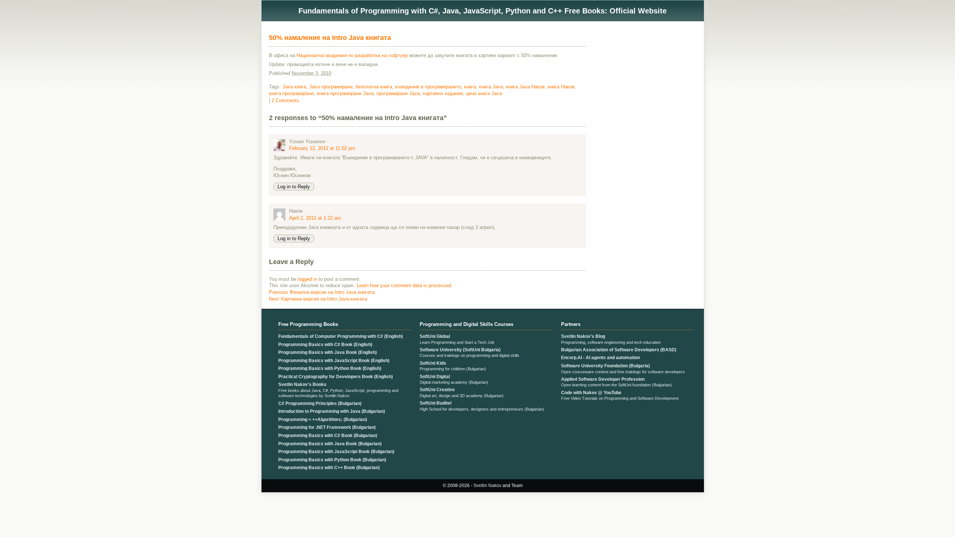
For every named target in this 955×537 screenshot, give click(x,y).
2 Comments (285, 100)
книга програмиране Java (345, 93)
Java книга (294, 87)
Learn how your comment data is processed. (405, 285)
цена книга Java (484, 93)
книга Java (491, 87)
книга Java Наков (525, 87)
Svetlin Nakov (487, 485)
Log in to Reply (294, 186)
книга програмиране (291, 93)
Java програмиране (331, 87)
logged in (307, 279)
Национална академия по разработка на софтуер (352, 55)
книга (470, 87)
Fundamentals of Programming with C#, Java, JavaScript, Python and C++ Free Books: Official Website (482, 11)
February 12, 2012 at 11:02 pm (322, 148)
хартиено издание (443, 93)
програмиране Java (398, 93)
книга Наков (561, 87)
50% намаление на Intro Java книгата (330, 37)
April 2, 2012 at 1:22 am (315, 218)
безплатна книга (374, 87)
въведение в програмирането (428, 87)
